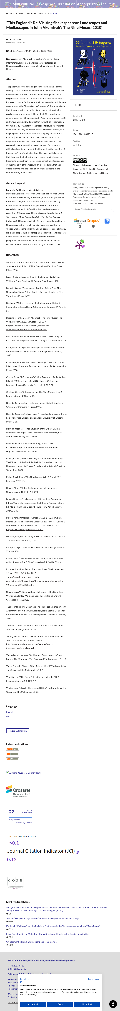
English (9, 711)
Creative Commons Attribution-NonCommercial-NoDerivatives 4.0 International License (91, 169)
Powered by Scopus (23, 823)
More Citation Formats (85, 209)
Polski (9, 716)
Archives (19, 13)
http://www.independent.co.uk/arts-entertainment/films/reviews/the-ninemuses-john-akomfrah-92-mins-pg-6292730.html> (35, 581)
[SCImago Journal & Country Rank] (23, 772)
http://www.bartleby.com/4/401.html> (24, 529)
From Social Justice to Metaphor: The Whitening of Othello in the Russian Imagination (47, 934)
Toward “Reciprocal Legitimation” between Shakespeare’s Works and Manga (42, 918)
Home (9, 13)
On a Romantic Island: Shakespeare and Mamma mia (31, 941)
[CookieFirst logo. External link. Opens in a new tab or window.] (21, 982)
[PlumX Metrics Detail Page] (79, 245)
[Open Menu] (7, 4)
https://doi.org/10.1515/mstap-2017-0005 (31, 51)
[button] (24, 979)
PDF (80, 105)
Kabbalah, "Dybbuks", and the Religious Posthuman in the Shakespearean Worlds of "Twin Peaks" (53, 926)
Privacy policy (94, 979)
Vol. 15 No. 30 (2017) (37, 13)
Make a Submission (18, 731)
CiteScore (27, 811)
